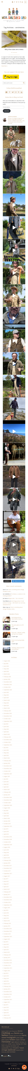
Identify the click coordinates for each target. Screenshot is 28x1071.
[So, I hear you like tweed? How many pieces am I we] (14, 544)
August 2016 (7, 907)
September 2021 (8, 773)
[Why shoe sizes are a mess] (14, 39)
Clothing (5, 1032)
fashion (4, 1035)
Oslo (25, 1042)
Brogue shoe (14, 1031)
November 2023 (8, 716)
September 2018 (8, 844)
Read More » (4, 66)
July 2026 (6, 663)
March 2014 (7, 983)
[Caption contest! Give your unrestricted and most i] (14, 137)
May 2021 (6, 784)
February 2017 (7, 892)
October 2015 (7, 934)
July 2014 (6, 973)
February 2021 (7, 792)
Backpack (3, 1031)
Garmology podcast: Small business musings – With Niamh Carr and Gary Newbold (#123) (14, 602)
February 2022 (7, 760)
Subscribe (6, 111)
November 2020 (8, 800)
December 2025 (8, 682)
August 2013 (7, 1002)
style (18, 1046)
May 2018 (6, 852)
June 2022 (6, 750)
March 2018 (7, 857)
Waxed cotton (19, 1050)
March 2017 (7, 889)
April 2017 (6, 886)
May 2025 (6, 695)
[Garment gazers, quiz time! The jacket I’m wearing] (14, 363)
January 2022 (7, 763)
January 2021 (7, 794)
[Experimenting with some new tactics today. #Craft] (14, 476)
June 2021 (6, 781)
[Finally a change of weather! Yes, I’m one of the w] (14, 318)
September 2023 (8, 721)
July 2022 (6, 747)
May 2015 (6, 947)
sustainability (5, 1048)
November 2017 (8, 868)
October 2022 (7, 742)
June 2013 (6, 1007)
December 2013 (8, 991)
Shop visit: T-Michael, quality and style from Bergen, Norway (18, 633)
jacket (18, 1038)
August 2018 (7, 847)
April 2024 (6, 705)
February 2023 (7, 737)
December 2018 (8, 836)
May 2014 (6, 978)
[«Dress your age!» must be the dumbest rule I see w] (14, 522)
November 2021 (8, 768)
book (7, 1031)
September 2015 (8, 936)
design (21, 1033)
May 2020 (6, 813)
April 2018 (6, 855)
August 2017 (7, 876)
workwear (12, 1052)
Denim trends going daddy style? (17, 640)
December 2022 (8, 739)
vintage (4, 1050)
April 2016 (6, 918)
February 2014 (7, 986)
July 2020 (6, 810)
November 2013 (8, 994)
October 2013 (7, 997)
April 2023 (6, 731)
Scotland (14, 1044)
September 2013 (8, 999)
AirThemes (14, 1065)
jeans (3, 1040)
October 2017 (7, 871)
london (12, 1039)
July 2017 (6, 878)
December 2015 (8, 928)
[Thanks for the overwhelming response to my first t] (14, 499)
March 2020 (7, 818)
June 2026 (6, 666)
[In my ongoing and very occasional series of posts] (14, 454)
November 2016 (8, 899)
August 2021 (7, 776)
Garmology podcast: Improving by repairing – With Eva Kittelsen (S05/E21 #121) (18, 618)
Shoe (25, 1044)
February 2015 (7, 955)
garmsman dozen (17, 1035)
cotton (12, 1033)
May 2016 (6, 915)
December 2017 (8, 865)
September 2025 (8, 689)
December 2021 (8, 766)
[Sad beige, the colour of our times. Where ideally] (14, 273)
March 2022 (7, 758)
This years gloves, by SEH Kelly (17, 625)
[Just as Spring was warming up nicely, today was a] (14, 409)
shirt (21, 1044)
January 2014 (7, 989)
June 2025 (6, 692)
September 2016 (8, 905)
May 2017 (6, 884)
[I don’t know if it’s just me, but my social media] (14, 159)
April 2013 (6, 1012)
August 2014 (7, 970)
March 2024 (7, 708)
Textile (10, 1048)
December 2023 (8, 713)
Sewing (18, 1044)
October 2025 (7, 687)
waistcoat (12, 1050)
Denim (17, 1033)
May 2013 (6, 1010)
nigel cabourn (15, 1042)
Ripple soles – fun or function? (16, 598)
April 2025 (6, 697)
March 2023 (7, 734)
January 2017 (7, 894)
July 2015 (6, 941)
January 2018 (7, 863)
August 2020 (7, 808)
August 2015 (7, 939)
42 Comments (14, 52)
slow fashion (13, 1046)
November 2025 (8, 684)
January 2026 (7, 679)
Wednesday (4, 1052)
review (9, 1044)
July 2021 (6, 779)
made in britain (20, 1040)
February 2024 (7, 710)
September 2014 (8, 968)
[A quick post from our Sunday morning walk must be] (14, 386)
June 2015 (6, 944)
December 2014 (8, 960)
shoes (3, 1046)
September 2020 (8, 805)
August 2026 (7, 661)
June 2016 (6, 913)
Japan (22, 1038)
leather (7, 1040)
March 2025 (7, 700)
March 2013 (7, 1015)
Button (20, 1031)
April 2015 (6, 949)
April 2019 (6, 834)
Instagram (11, 1037)
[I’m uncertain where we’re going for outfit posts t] (14, 182)
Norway (22, 1042)
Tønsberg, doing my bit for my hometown (17, 648)
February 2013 (7, 1018)
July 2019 (6, 829)
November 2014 (8, 962)
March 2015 (7, 952)
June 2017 (6, 881)
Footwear (11, 1035)
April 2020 (6, 815)
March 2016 (7, 920)
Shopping (7, 1046)
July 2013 (6, 1004)
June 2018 (6, 850)
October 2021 (7, 771)
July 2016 (6, 910)
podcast (3, 1044)
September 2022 (8, 745)
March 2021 (7, 789)
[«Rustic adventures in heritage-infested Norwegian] (14, 250)
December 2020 (8, 797)
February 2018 (7, 860)
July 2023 (6, 724)
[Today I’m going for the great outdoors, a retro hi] (14, 431)
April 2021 (6, 787)
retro (6, 1044)
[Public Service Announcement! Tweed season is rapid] (14, 341)
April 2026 (6, 671)
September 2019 (8, 826)
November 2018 (8, 839)
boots (10, 1031)
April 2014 (6, 981)
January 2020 (7, 821)
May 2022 (6, 752)
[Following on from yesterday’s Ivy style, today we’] (14, 205)
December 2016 (8, 897)
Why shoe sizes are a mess (14, 49)
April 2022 (6, 755)
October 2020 (7, 802)
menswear (6, 1041)
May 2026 (6, 668)
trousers (16, 1048)
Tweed (21, 1048)
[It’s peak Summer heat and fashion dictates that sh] (14, 295)
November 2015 (8, 931)
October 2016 (7, 902)
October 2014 (7, 965)
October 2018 (7, 842)
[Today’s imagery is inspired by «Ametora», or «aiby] (14, 227)
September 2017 (8, 873)
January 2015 (7, 957)
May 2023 (6, 729)
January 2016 (7, 926)
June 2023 (6, 726)
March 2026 (7, 674)
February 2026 (7, 676)
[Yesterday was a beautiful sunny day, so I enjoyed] (14, 567)
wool (8, 1052)
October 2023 (7, 718)
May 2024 (6, 703)
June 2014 (6, 976)
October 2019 (7, 823)
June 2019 (6, 831)
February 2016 (7, 923)
